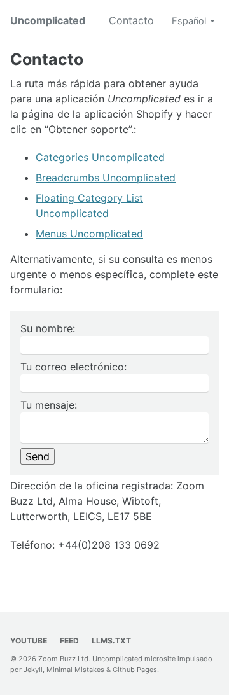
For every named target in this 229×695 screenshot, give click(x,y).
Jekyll (33, 669)
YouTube (28, 640)
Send (37, 456)
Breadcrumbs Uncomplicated (106, 177)
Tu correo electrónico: (73, 366)
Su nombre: (47, 328)
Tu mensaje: (48, 404)
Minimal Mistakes (75, 669)
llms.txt (111, 640)
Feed (69, 640)
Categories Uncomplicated (100, 157)
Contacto (131, 20)
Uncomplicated (47, 20)
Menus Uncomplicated (89, 233)
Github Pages (135, 669)
